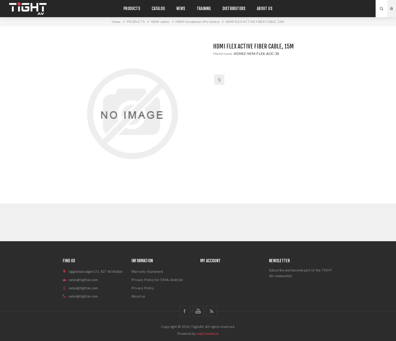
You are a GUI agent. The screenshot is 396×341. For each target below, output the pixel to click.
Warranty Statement (147, 271)
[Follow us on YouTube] (198, 311)
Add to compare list (219, 80)
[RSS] (211, 311)
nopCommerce (208, 333)
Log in (395, 4)
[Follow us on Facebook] (184, 311)
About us (138, 296)
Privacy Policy (142, 288)
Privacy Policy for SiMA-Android (157, 280)
